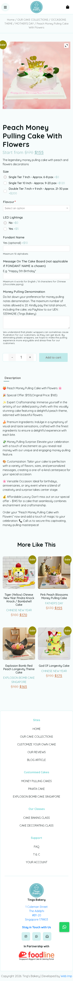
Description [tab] (13, 378)
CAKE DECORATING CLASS (36, 825)
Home (11, 19)
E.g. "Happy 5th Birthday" (19, 271)
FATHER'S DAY (54, 603)
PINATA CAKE (36, 789)
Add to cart (53, 357)
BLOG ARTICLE (36, 760)
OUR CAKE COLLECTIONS (32, 19)
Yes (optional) (15, 243)
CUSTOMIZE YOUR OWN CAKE (36, 744)
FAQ (36, 846)
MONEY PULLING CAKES (36, 781)
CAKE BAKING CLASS (36, 817)
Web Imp (66, 976)
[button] (5, 7)
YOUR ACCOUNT (36, 862)
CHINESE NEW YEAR (19, 610)
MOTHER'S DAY (24, 23)
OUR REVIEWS (36, 752)
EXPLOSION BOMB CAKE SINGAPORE (36, 796)
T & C (36, 854)
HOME (37, 729)
